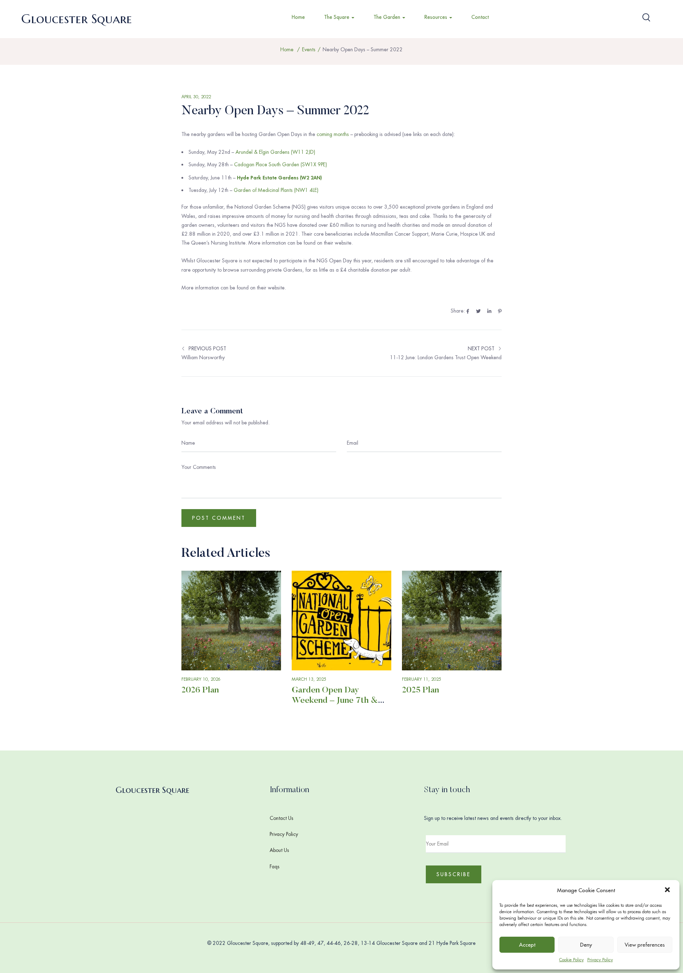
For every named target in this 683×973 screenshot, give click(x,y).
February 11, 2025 (421, 679)
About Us (279, 850)
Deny (586, 944)
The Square (337, 17)
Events (309, 49)
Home (298, 17)
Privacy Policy (600, 960)
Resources (436, 17)
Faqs (275, 866)
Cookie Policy (571, 960)
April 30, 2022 (196, 97)
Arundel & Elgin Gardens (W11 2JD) (275, 152)
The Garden (388, 17)
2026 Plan (200, 690)
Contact (480, 17)
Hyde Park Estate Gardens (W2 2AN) (279, 177)
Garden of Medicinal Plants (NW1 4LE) (276, 190)
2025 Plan (420, 690)
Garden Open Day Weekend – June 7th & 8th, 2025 (335, 700)
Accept (527, 944)
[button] (668, 890)
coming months (333, 134)
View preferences (645, 944)
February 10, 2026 (201, 679)
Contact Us (281, 818)
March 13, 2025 (309, 679)
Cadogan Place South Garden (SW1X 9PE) (280, 164)
